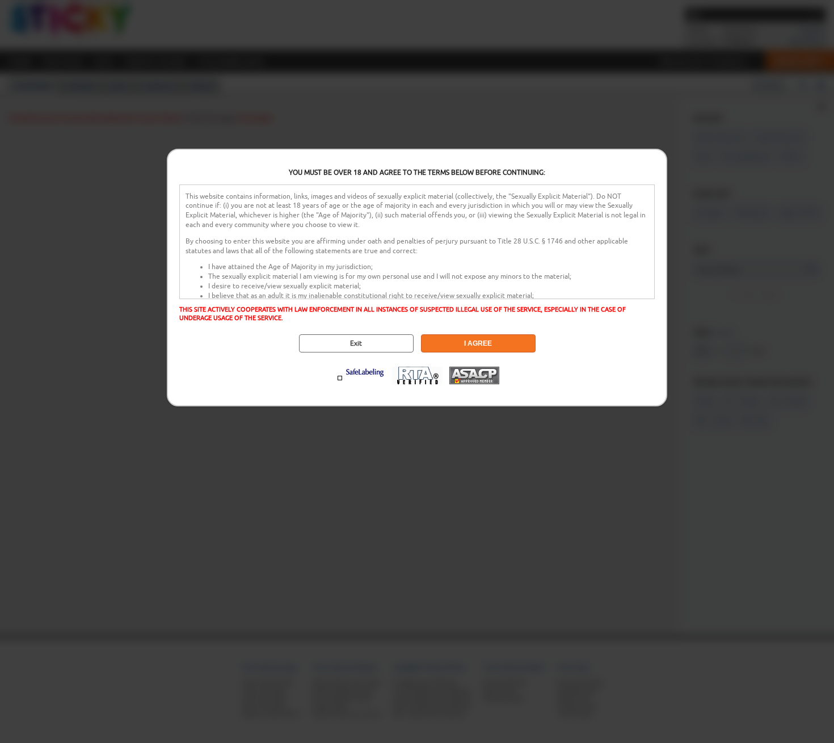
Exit (356, 343)
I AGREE (478, 343)
